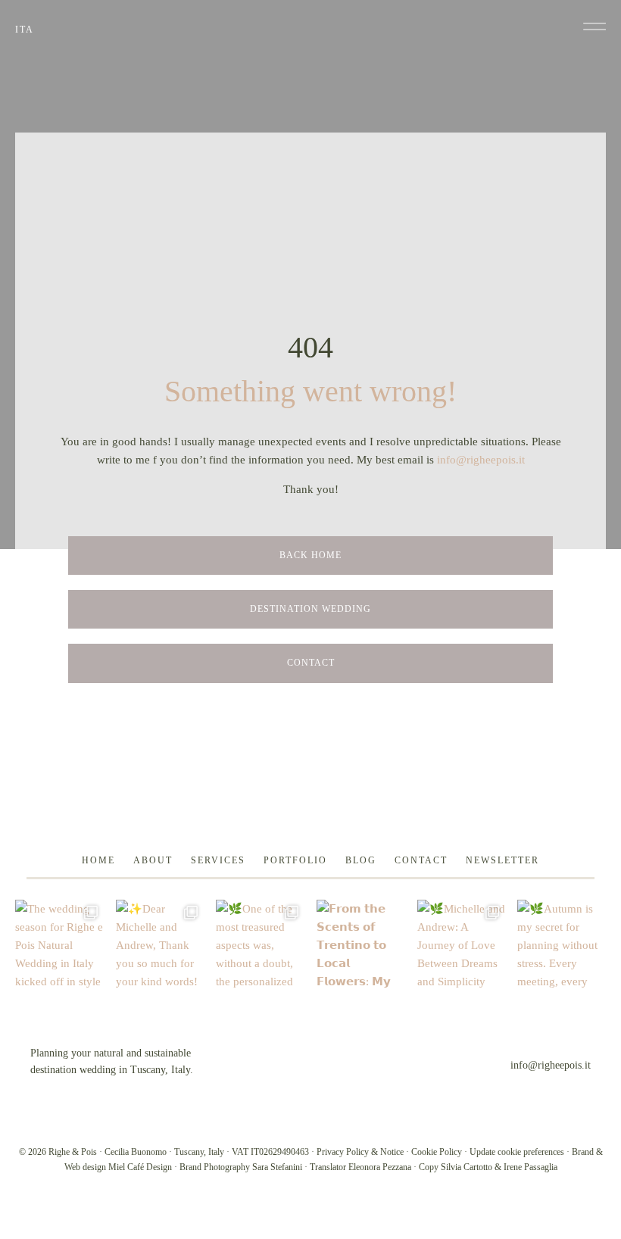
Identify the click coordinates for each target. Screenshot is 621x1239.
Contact (421, 860)
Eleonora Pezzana (379, 1167)
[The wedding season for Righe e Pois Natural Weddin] (59, 944)
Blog (360, 860)
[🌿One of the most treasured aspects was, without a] (260, 944)
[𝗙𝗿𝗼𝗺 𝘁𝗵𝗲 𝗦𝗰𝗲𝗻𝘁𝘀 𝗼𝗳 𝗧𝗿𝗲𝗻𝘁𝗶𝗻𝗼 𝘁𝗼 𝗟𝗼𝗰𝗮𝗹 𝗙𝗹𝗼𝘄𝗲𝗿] (361, 944)
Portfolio (295, 860)
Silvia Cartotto (466, 1167)
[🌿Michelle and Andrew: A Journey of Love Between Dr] (461, 944)
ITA (24, 29)
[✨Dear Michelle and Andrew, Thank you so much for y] (160, 944)
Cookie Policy (436, 1152)
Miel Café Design (140, 1167)
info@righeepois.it (481, 460)
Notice (392, 1152)
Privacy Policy (343, 1152)
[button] (594, 26)
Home (98, 860)
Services (218, 860)
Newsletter (502, 860)
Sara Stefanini (277, 1167)
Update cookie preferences (517, 1152)
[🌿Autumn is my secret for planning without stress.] (561, 944)
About (153, 860)
